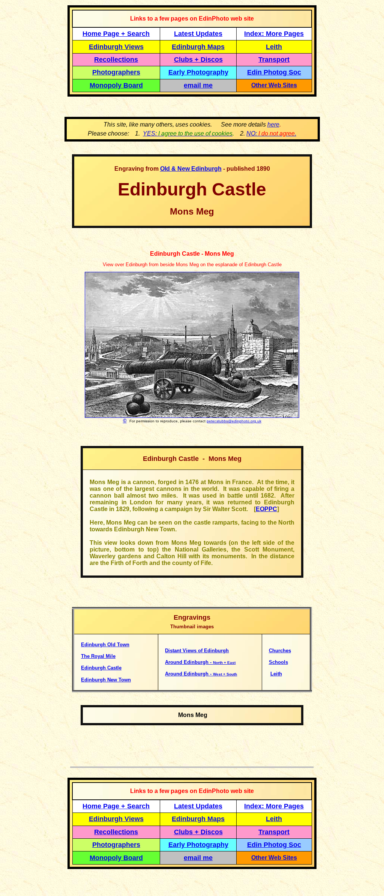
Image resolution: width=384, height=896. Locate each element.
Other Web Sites (274, 85)
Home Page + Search (116, 33)
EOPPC (266, 509)
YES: (187, 133)
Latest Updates (198, 33)
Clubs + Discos (198, 59)
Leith (276, 674)
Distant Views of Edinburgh (197, 650)
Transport (274, 59)
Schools (278, 662)
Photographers (116, 72)
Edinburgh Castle (101, 668)
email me (198, 85)
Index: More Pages (274, 33)
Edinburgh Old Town (105, 644)
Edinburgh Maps (198, 47)
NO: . (271, 133)
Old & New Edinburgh (191, 168)
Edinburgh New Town (106, 680)
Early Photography (198, 72)
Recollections (116, 59)
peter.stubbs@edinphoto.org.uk (234, 421)
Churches (280, 650)
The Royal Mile (98, 656)
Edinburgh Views (116, 47)
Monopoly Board (116, 85)
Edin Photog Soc (274, 72)
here (273, 124)
